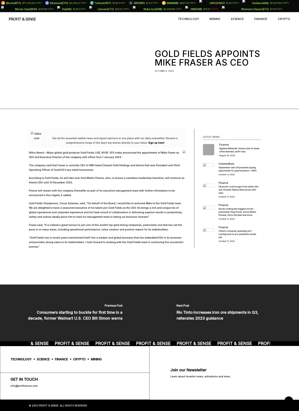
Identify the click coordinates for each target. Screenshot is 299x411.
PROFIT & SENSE (22, 19)
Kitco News (36, 152)
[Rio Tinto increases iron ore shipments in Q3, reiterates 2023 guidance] (224, 313)
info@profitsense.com (24, 385)
